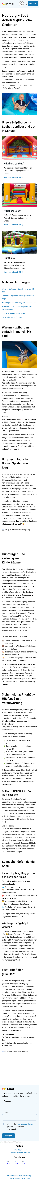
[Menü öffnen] (26, 3)
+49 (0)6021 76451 (20, 1150)
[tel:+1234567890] (10, 1153)
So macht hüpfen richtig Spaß (13, 313)
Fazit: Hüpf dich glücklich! (12, 317)
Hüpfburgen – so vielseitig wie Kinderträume (19, 303)
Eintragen (8, 1135)
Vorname (7, 1101)
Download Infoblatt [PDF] (13, 178)
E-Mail (6, 1112)
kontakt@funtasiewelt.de (20, 1153)
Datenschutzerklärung (24, 1124)
